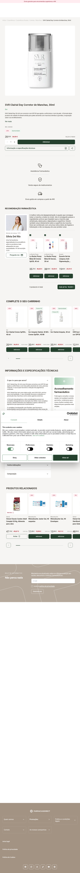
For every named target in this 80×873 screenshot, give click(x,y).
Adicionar (36, 276)
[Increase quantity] (14, 142)
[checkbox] (30, 235)
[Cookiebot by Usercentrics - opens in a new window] (68, 413)
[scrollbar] (39, 359)
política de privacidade (47, 586)
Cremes (31, 20)
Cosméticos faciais (22, 20)
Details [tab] (40, 420)
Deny (15, 458)
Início (4, 20)
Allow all (65, 458)
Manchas (39, 20)
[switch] (30, 449)
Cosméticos (11, 20)
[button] (40, 820)
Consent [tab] (14, 420)
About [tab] (66, 420)
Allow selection (40, 458)
